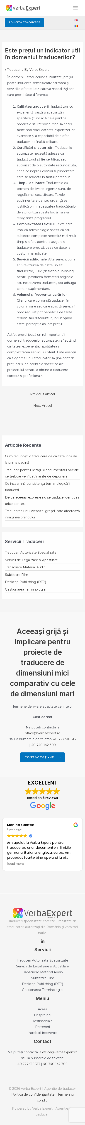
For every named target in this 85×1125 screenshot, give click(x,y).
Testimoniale (43, 1021)
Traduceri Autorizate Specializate (30, 553)
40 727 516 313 (64, 739)
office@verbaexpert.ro (42, 733)
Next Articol (42, 406)
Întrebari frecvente (42, 1033)
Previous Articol (42, 394)
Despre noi (42, 1015)
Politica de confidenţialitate (33, 1094)
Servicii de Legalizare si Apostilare (31, 560)
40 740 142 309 (43, 745)
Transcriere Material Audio (25, 567)
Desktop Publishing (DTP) (25, 582)
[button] (24, 22)
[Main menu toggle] (75, 8)
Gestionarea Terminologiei (25, 589)
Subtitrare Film (16, 575)
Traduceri (14, 70)
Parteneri (42, 1027)
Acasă (42, 1009)
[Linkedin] (43, 941)
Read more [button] (15, 864)
